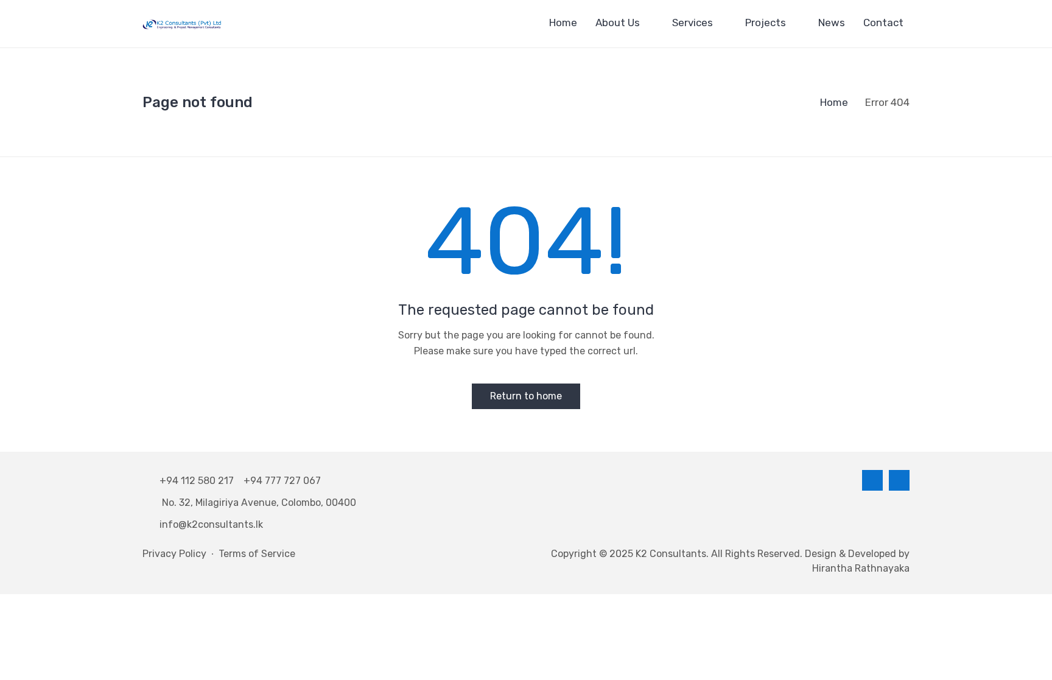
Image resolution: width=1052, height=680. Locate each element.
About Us (617, 22)
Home (563, 22)
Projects (765, 22)
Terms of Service (257, 553)
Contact (883, 22)
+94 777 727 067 (282, 480)
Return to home (526, 396)
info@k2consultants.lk (211, 524)
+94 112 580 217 (199, 480)
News (831, 22)
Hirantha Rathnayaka (861, 568)
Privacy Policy (174, 553)
